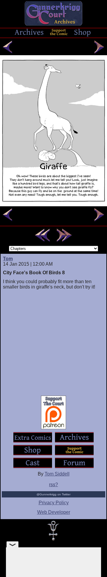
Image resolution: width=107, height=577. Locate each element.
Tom (8, 258)
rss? (53, 484)
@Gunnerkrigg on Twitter (53, 494)
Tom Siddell (57, 473)
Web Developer (53, 512)
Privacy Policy (54, 502)
